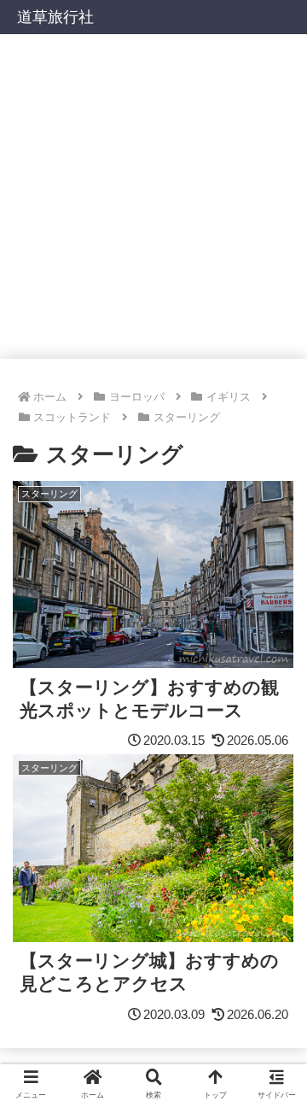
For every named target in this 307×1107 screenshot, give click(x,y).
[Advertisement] (153, 196)
